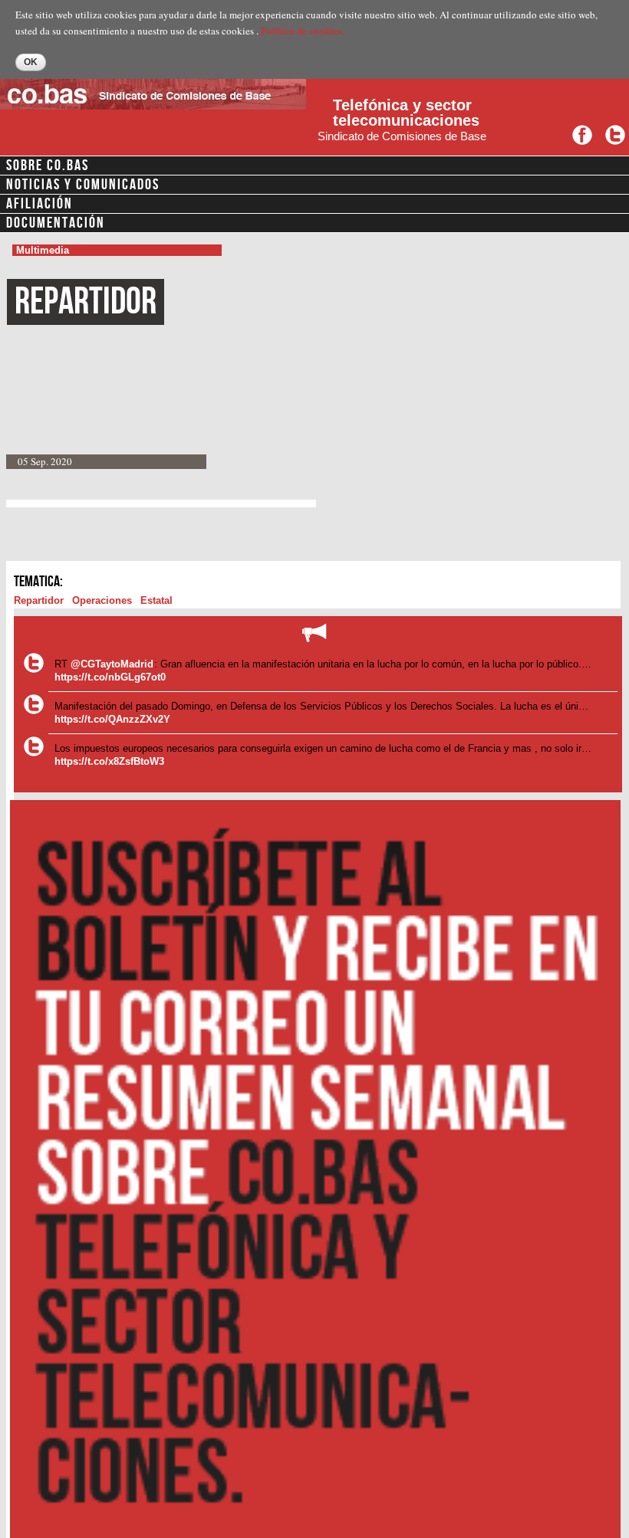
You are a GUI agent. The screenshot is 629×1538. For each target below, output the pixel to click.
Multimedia (42, 250)
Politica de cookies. (302, 30)
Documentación (55, 223)
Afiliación (39, 204)
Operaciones (102, 600)
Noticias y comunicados (83, 184)
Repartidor (39, 600)
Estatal (156, 600)
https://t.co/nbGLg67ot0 (110, 677)
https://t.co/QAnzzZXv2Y (112, 719)
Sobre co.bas (47, 165)
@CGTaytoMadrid (112, 664)
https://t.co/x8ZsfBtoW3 (109, 761)
